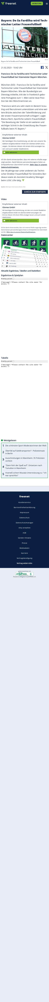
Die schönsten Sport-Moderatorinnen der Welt (25, 445)
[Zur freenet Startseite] (8, 3)
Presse (24, 543)
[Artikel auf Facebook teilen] (42, 67)
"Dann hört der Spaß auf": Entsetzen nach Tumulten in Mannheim (23, 466)
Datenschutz (24, 517)
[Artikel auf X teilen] (46, 67)
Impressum (24, 512)
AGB (24, 533)
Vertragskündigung (24, 558)
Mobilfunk (36, 3)
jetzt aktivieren (11, 152)
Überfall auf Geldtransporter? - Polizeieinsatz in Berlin (25, 452)
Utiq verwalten (25, 528)
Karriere (24, 553)
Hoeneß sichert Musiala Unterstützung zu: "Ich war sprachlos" (25, 474)
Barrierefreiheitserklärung (24, 507)
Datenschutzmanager (24, 523)
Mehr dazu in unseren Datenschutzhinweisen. (21, 232)
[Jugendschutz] (24, 574)
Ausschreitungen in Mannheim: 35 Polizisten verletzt (25, 459)
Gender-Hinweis (24, 538)
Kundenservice (24, 502)
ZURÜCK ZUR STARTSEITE (35, 192)
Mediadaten (24, 548)
